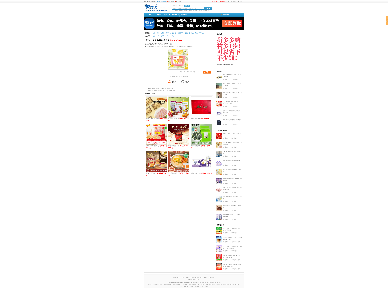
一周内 (167, 36)
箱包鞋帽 (187, 33)
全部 (154, 33)
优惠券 (159, 14)
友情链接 (188, 277)
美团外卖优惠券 (235, 242)
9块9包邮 (201, 33)
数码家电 (168, 33)
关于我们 (175, 277)
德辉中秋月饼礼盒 (200, 118)
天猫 (177, 76)
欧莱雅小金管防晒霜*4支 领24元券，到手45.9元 (162, 90)
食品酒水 (174, 33)
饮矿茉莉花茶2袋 (201, 147)
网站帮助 (206, 277)
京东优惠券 (175, 10)
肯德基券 (184, 14)
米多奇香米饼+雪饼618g (156, 147)
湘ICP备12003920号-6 (194, 279)
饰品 (192, 33)
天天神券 (184, 284)
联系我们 (240, 1)
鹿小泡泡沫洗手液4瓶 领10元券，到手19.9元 (161, 88)
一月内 (172, 36)
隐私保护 (199, 277)
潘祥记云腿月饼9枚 (156, 174)
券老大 (150, 284)
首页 (150, 14)
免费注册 (163, 1)
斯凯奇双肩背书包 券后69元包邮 (232, 120)
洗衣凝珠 (185, 76)
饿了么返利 (205, 286)
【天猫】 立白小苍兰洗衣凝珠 (163, 40)
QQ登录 (179, 1)
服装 (158, 33)
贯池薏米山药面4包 (178, 174)
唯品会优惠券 (196, 10)
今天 (158, 36)
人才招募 (181, 277)
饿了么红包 (182, 10)
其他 (196, 33)
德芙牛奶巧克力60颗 (178, 147)
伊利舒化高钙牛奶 (201, 173)
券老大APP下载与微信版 (219, 1)
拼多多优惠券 (188, 10)
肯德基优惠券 (167, 284)
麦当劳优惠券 (220, 284)
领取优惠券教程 (232, 1)
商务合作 (212, 277)
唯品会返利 (198, 286)
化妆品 (162, 33)
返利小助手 (190, 286)
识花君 (194, 277)
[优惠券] (157, 11)
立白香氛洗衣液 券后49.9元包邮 (231, 160)
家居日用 (180, 33)
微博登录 (171, 1)
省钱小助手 (183, 286)
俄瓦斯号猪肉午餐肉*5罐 (156, 119)
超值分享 (167, 14)
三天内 (162, 36)
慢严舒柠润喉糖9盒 (178, 119)
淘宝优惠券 (175, 14)
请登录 (158, 1)
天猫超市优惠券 (204, 10)
